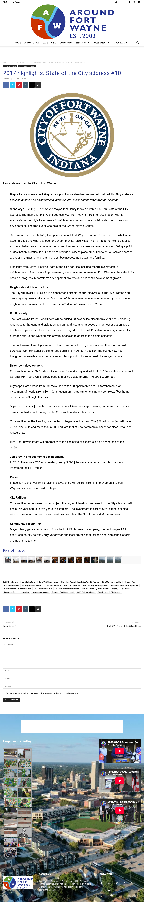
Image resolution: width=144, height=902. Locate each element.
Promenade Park (10, 592)
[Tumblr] (129, 2)
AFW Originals (32, 42)
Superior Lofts (103, 592)
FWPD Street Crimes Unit (43, 589)
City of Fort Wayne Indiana (48, 582)
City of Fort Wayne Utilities (111, 582)
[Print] (38, 85)
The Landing (115, 592)
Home (18, 42)
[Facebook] (111, 2)
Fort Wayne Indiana (11, 585)
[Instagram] (115, 2)
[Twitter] (134, 2)
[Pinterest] (120, 2)
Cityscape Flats (129, 582)
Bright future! (9, 626)
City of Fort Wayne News (36, 62)
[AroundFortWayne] (72, 21)
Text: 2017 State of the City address (124, 626)
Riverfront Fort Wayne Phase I (63, 592)
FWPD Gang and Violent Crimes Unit (17, 589)
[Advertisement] (72, 53)
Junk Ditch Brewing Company (107, 589)
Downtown (66, 42)
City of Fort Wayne (18, 62)
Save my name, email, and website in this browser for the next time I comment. (42, 693)
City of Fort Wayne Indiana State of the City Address (80, 582)
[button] (137, 43)
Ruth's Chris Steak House (86, 592)
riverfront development (40, 592)
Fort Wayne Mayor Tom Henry (32, 585)
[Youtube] (139, 2)
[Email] (32, 85)
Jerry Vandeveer (88, 589)
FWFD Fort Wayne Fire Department (95, 585)
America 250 (49, 42)
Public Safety (120, 42)
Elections (81, 42)
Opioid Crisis (125, 589)
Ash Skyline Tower (29, 582)
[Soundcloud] (125, 2)
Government (100, 42)
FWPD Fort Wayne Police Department (124, 585)
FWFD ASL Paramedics (72, 585)
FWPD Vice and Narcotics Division (67, 589)
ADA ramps (15, 582)
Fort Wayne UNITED (54, 585)
